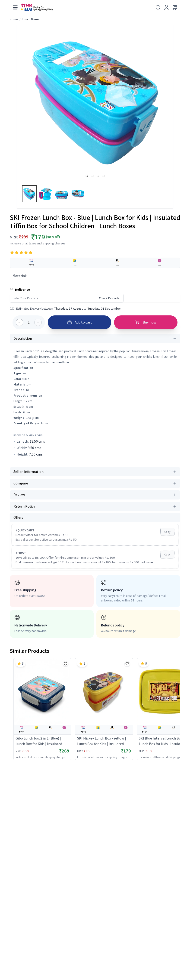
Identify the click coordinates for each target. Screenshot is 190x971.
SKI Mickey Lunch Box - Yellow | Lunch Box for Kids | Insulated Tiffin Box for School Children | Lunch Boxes (101, 741)
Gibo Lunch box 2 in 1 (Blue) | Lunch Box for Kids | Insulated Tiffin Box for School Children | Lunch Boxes (40, 741)
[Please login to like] (65, 664)
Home (14, 19)
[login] (166, 7)
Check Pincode (109, 298)
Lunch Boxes (31, 19)
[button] (87, 176)
